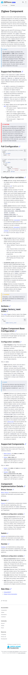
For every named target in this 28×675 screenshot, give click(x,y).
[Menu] (26, 2)
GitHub (2, 625)
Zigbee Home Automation (10, 594)
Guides (2, 612)
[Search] (23, 2)
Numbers (3, 547)
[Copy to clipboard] (25, 150)
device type (11, 421)
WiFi (5, 106)
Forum (2, 627)
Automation (17, 220)
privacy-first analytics (13, 651)
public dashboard (21, 652)
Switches (3, 536)
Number (6, 472)
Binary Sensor (7, 453)
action (5, 314)
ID (11, 186)
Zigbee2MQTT (7, 592)
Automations (4, 614)
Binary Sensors (5, 492)
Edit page (5, 600)
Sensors (3, 503)
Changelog (3, 634)
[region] (14, 165)
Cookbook (3, 616)
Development (4, 638)
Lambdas (6, 230)
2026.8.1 (13, 2)
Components (4, 610)
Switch (5, 468)
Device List (3, 636)
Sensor (5, 457)
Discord (2, 623)
